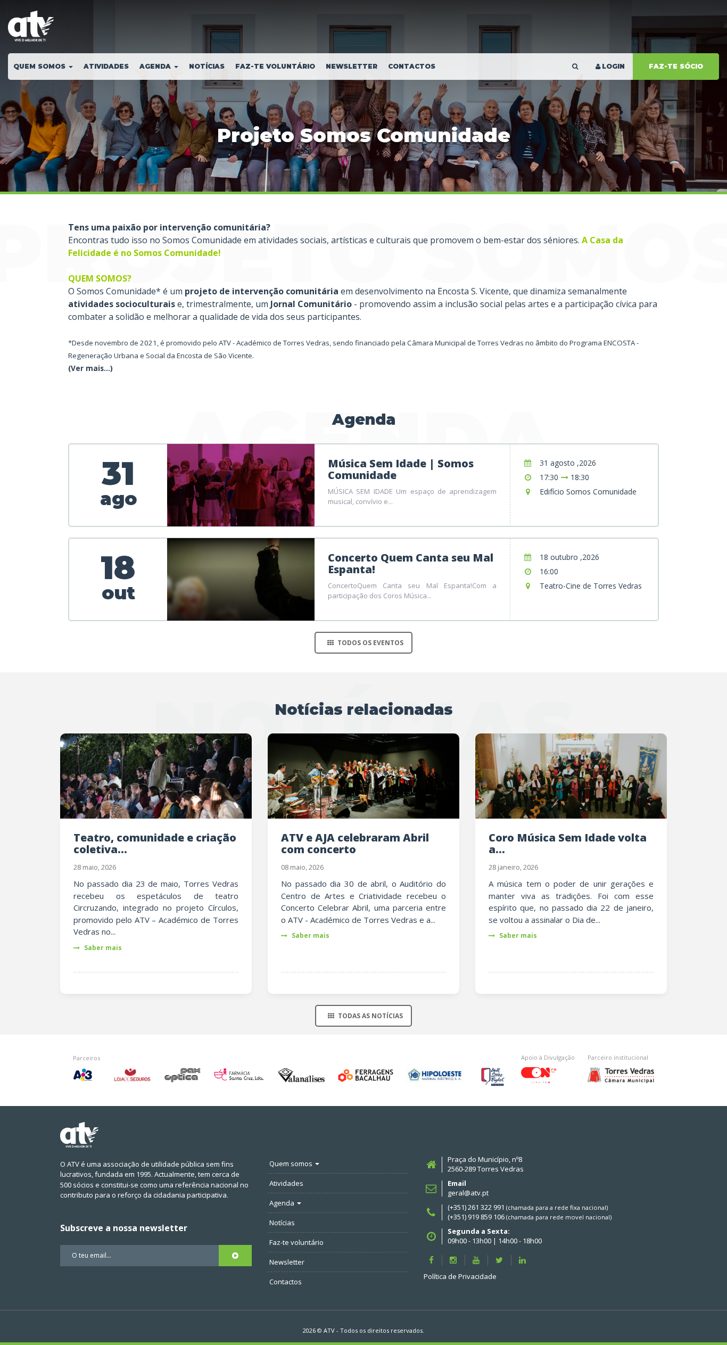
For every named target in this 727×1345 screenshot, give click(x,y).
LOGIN (613, 66)
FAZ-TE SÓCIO (676, 66)
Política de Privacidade (460, 1276)
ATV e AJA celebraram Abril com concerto (355, 843)
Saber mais (102, 947)
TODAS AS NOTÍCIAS (370, 1015)
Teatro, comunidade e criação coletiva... (154, 843)
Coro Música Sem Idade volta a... (568, 843)
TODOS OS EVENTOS (370, 642)
